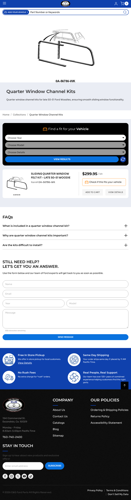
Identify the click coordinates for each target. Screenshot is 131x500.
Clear (123, 159)
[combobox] (78, 12)
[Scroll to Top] (124, 385)
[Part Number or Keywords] (125, 12)
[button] (16, 12)
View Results (62, 159)
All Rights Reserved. (40, 492)
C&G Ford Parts (19, 492)
